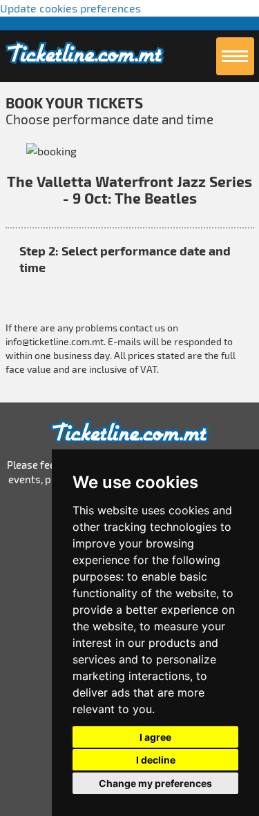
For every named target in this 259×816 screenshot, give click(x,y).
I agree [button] (155, 737)
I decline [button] (155, 760)
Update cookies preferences (70, 7)
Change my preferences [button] (155, 783)
